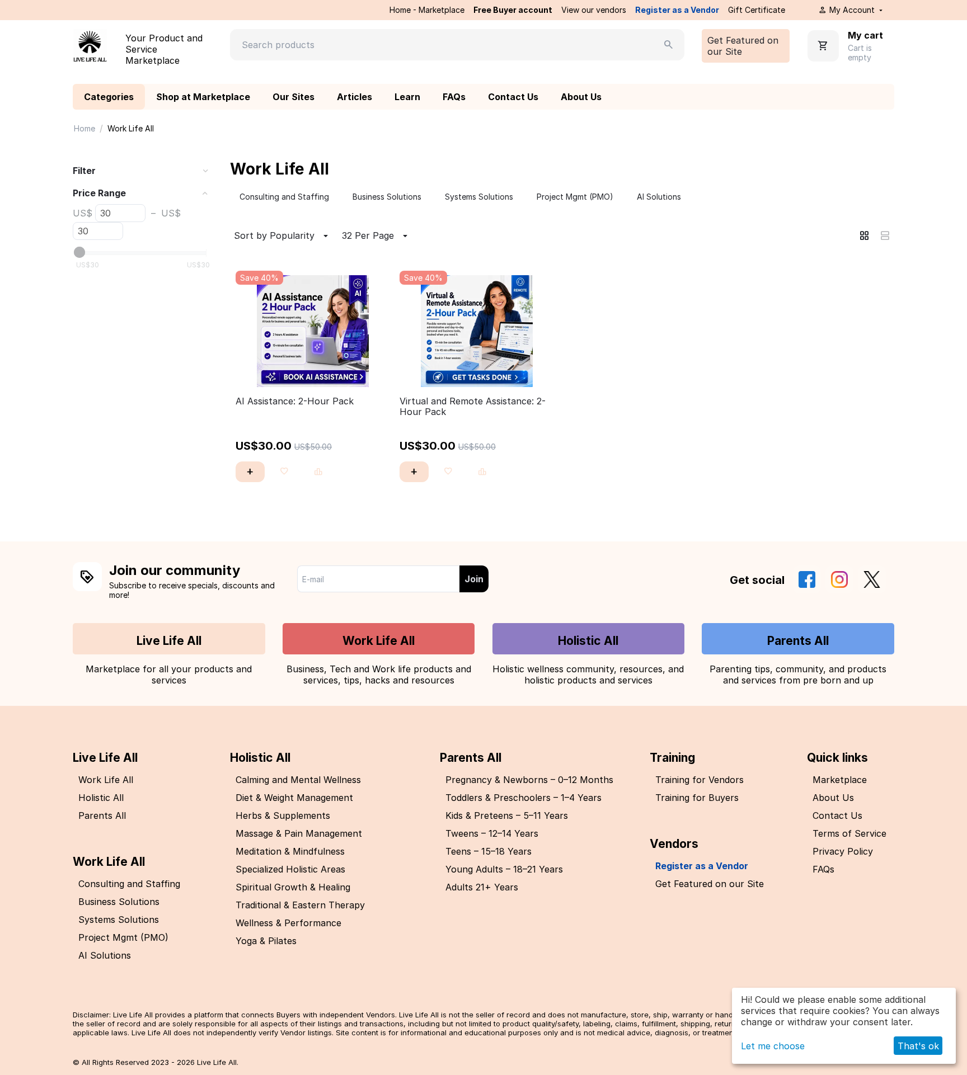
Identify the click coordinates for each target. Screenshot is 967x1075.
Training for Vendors (699, 779)
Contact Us (513, 96)
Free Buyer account (512, 10)
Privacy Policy (843, 851)
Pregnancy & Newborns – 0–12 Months (529, 779)
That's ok (918, 1046)
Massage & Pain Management (299, 833)
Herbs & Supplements (283, 815)
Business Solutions (118, 901)
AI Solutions (104, 955)
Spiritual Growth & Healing (293, 887)
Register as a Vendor (677, 10)
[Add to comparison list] (318, 471)
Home (84, 128)
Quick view (312, 372)
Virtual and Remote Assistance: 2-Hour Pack (473, 406)
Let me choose (773, 1046)
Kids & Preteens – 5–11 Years (506, 815)
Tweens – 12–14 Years (491, 833)
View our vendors (593, 10)
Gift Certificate (756, 10)
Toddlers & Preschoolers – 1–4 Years (523, 797)
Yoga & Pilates (266, 940)
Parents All (798, 641)
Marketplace (840, 779)
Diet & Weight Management (294, 797)
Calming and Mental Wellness (298, 779)
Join (474, 578)
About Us (581, 96)
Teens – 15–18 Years (488, 851)
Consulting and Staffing (129, 883)
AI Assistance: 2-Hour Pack (295, 401)
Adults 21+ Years (481, 887)
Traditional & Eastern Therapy (300, 905)
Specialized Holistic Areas (290, 869)
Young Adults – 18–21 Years (504, 869)
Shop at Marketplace (203, 96)
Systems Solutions (118, 919)
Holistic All (588, 641)
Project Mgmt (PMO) (123, 937)
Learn (407, 96)
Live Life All (169, 641)
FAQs (454, 96)
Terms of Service (849, 833)
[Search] (668, 44)
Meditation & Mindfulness (290, 851)
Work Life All (378, 641)
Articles (354, 96)
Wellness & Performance (288, 922)
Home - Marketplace (426, 10)
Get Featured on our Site (742, 46)
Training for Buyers (697, 797)
